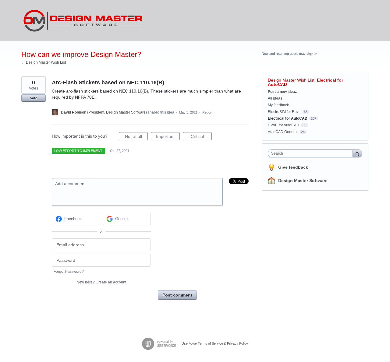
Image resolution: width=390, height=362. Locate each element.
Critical (201, 137)
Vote (33, 98)
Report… (209, 112)
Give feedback (293, 167)
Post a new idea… (283, 92)
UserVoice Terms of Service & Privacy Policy (215, 343)
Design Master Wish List (291, 80)
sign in (312, 53)
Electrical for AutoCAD (287, 118)
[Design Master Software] (82, 20)
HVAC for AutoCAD (283, 125)
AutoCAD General (283, 132)
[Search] (357, 153)
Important (168, 137)
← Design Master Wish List (43, 62)
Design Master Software (303, 180)
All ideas (275, 98)
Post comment (177, 295)
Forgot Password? (69, 271)
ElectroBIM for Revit (284, 112)
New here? (101, 282)
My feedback (278, 105)
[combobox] (312, 153)
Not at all (136, 137)
